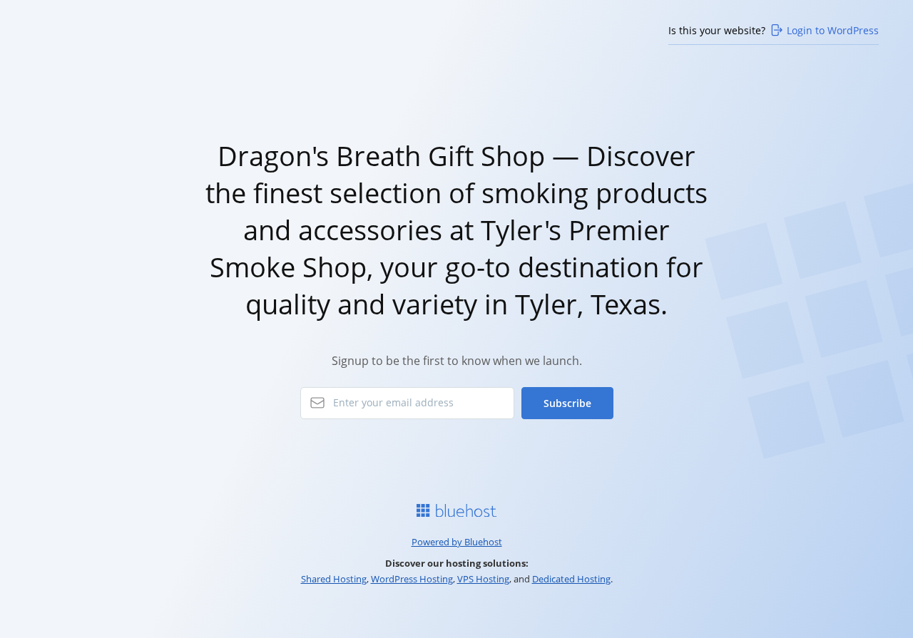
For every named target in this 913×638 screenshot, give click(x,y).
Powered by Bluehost (457, 541)
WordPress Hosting (412, 578)
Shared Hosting (334, 578)
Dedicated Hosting (571, 578)
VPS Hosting (483, 578)
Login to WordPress (833, 30)
